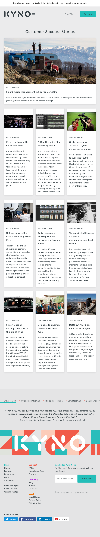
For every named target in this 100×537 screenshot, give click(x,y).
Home (7, 468)
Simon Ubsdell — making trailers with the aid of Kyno (17, 328)
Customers (9, 480)
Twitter (12, 519)
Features (8, 471)
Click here (52, 3)
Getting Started (11, 492)
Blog (31, 482)
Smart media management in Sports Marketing (31, 91)
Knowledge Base (36, 471)
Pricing (7, 477)
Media (32, 485)
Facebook (29, 519)
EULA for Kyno (35, 503)
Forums (32, 474)
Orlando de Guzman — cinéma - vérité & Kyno (50, 328)
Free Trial (69, 14)
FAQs (31, 468)
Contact (32, 488)
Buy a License (10, 488)
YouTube (63, 519)
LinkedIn (46, 519)
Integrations (9, 474)
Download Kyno (11, 485)
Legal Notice (34, 497)
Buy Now (88, 14)
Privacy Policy (35, 500)
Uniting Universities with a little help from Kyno (18, 237)
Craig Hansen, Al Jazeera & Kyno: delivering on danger (80, 146)
